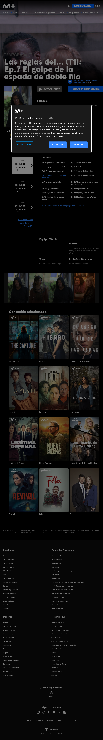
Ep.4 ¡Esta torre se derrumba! (84, 167)
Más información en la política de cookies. (43, 136)
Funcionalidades (57, 626)
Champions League (10, 626)
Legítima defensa (16, 463)
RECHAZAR (57, 144)
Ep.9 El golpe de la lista (51, 182)
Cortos (5, 575)
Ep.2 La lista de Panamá (81, 162)
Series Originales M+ (10, 590)
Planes (54, 653)
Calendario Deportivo (11, 668)
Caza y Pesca (56, 605)
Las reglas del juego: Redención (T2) (21, 186)
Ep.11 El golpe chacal (50, 188)
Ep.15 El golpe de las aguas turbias (53, 198)
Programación (8, 675)
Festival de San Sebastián (61, 593)
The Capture (14, 361)
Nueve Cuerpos (45, 463)
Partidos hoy (7, 671)
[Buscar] (69, 6)
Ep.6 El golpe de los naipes (82, 171)
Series (6, 12)
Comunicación (57, 675)
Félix (41, 514)
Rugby (5, 653)
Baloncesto (7, 645)
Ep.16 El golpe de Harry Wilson (84, 197)
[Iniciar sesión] (97, 6)
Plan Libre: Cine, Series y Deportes (64, 645)
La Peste (12, 412)
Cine (15, 12)
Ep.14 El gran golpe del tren (82, 193)
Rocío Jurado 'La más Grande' (62, 586)
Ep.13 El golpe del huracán (53, 193)
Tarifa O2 (55, 668)
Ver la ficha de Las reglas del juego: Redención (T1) (63, 205)
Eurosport (6, 664)
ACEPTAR (78, 144)
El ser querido (57, 556)
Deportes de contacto (11, 660)
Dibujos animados (58, 597)
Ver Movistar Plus (58, 623)
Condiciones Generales (60, 634)
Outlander (55, 567)
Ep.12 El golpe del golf (80, 188)
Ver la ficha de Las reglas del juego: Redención (25, 223)
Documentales (8, 601)
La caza (42, 412)
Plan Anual (55, 660)
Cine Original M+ (9, 560)
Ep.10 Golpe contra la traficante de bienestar (85, 183)
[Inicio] (10, 6)
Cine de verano (8, 578)
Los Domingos (56, 563)
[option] (18, 288)
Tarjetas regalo (57, 671)
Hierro (42, 361)
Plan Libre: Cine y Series (60, 649)
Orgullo (6, 609)
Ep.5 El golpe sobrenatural (53, 171)
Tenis (62, 12)
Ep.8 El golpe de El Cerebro (82, 175)
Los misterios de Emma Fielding (83, 463)
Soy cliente (52, 89)
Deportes (74, 12)
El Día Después (8, 638)
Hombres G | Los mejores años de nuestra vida (68, 582)
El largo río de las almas (80, 361)
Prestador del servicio (35, 720)
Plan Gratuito (90, 12)
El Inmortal (55, 575)
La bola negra (57, 560)
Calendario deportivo (44, 12)
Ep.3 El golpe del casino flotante (55, 167)
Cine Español (8, 563)
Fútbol (25, 12)
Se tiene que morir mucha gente (63, 571)
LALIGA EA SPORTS (9, 630)
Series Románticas (9, 593)
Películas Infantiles (10, 582)
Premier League (9, 634)
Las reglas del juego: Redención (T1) (21, 165)
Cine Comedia (8, 567)
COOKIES (73, 720)
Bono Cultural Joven (59, 664)
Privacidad (62, 720)
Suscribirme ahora (82, 6)
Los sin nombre (76, 412)
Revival (12, 514)
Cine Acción (7, 571)
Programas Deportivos (60, 601)
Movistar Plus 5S (57, 609)
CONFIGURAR (24, 144)
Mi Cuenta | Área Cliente (60, 630)
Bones (72, 514)
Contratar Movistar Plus (60, 641)
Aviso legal (50, 720)
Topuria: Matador (9, 656)
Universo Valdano (9, 641)
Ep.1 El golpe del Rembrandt (53, 162)
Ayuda (51, 696)
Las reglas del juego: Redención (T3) (21, 207)
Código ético (56, 638)
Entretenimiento (9, 605)
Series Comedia (9, 597)
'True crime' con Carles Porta (62, 590)
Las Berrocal (56, 578)
